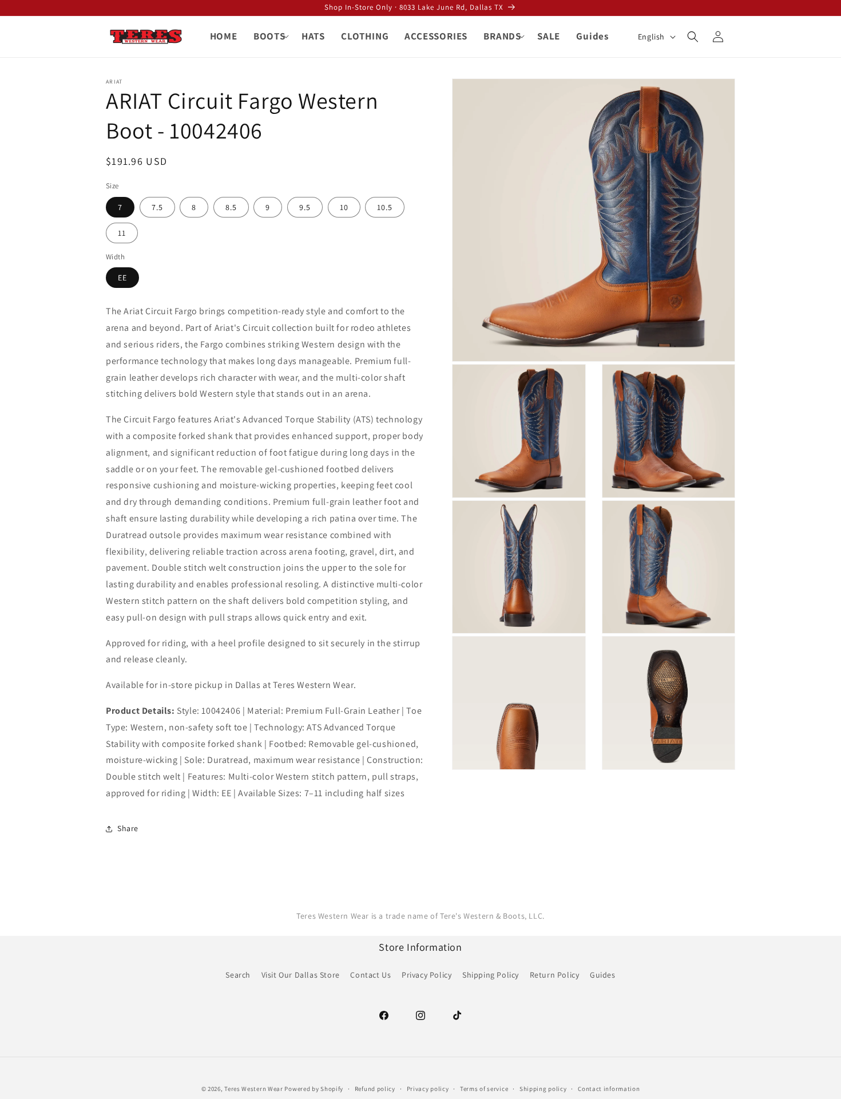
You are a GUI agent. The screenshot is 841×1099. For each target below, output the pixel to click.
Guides (603, 975)
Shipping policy (543, 1088)
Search (238, 975)
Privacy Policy (426, 975)
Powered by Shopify (313, 1089)
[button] (269, 36)
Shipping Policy (490, 975)
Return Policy (555, 975)
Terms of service (484, 1088)
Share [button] (127, 828)
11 (122, 233)
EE (122, 277)
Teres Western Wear (253, 1089)
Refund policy (375, 1088)
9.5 (305, 207)
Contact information (609, 1088)
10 (344, 207)
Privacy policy (428, 1088)
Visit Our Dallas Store (300, 975)
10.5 (384, 207)
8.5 (231, 207)
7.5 (157, 207)
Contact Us (370, 975)
